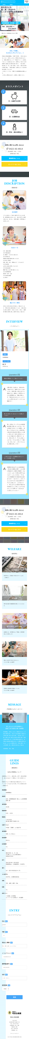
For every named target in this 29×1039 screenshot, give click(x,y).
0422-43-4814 (16, 149)
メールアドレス (6, 953)
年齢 (3, 932)
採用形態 (4, 985)
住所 (3, 974)
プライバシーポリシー (14, 1033)
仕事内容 (4, 4)
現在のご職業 (6, 942)
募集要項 (11, 4)
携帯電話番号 (6, 964)
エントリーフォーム (9, 1)
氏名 (3, 921)
